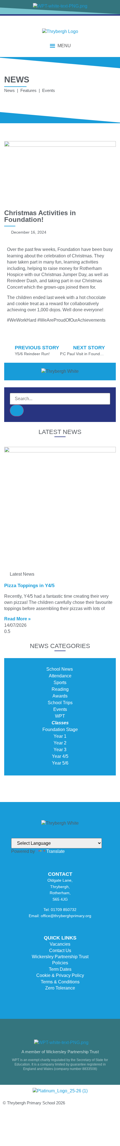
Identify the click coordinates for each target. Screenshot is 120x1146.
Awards (60, 696)
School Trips (60, 702)
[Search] (17, 410)
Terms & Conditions (60, 981)
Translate (55, 851)
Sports (60, 682)
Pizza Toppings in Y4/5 (29, 585)
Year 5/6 (60, 763)
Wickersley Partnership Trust (60, 956)
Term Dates (60, 969)
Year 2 (60, 743)
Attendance (60, 675)
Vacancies (60, 944)
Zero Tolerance (60, 988)
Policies (60, 962)
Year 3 (60, 749)
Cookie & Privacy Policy (60, 975)
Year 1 (60, 736)
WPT (60, 716)
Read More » (17, 618)
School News (60, 669)
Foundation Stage (60, 729)
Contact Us (60, 950)
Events (60, 709)
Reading (60, 689)
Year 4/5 (60, 756)
